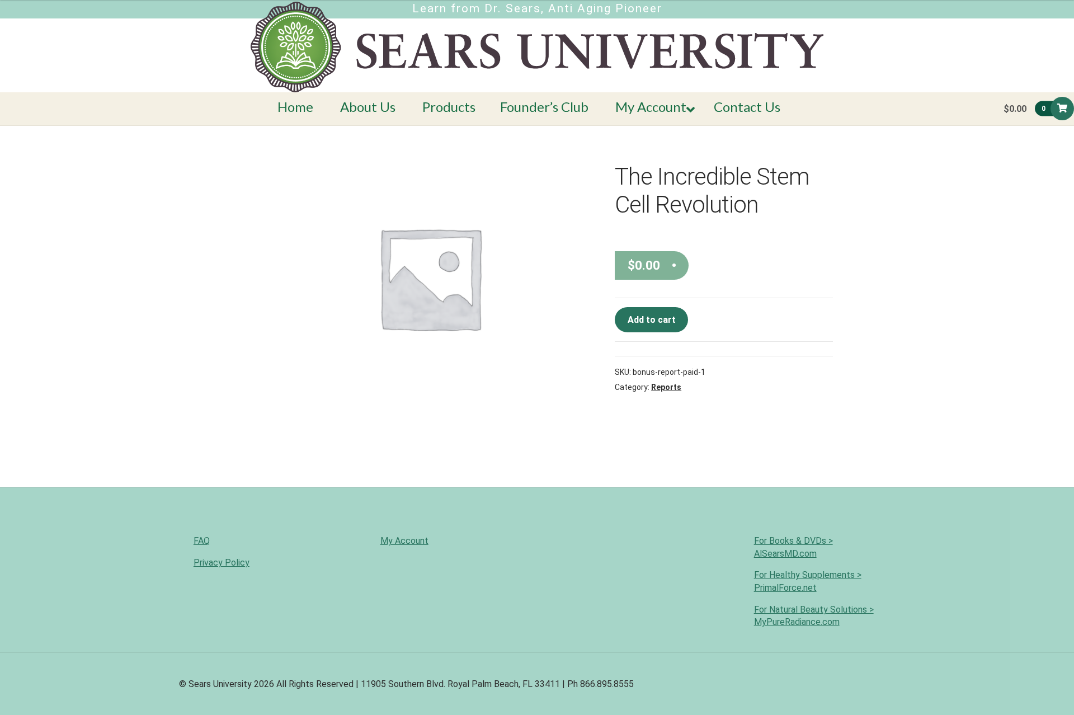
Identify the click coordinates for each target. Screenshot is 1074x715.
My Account (404, 540)
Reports (666, 387)
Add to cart (652, 319)
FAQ (202, 540)
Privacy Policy (221, 562)
